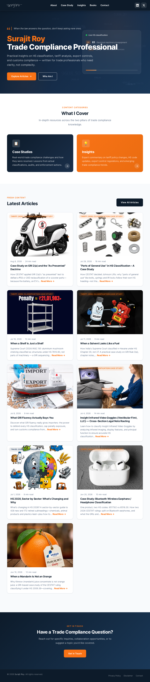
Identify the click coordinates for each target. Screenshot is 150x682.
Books (93, 5)
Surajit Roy (19, 674)
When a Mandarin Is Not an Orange (31, 576)
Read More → (47, 281)
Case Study (67, 5)
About (53, 5)
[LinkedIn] (137, 5)
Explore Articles (19, 76)
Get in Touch (75, 653)
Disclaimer (128, 675)
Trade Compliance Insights (25, 368)
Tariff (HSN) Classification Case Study (32, 216)
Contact (104, 5)
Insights (81, 5)
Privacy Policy (114, 675)
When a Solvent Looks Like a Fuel (99, 343)
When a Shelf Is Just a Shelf (26, 343)
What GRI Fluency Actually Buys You (31, 417)
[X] (143, 5)
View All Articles (130, 202)
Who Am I (48, 76)
